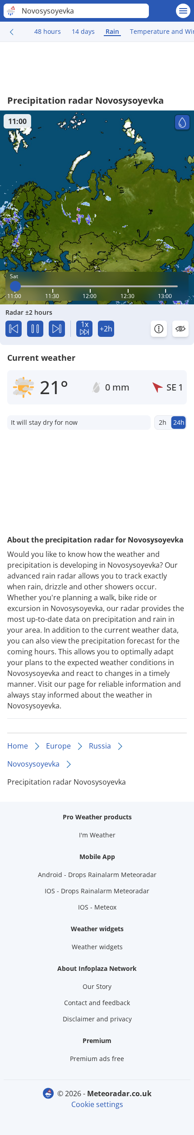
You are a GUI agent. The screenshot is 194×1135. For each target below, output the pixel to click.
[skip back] (13, 329)
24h (179, 422)
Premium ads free (97, 1058)
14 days (83, 31)
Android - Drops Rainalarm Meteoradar (97, 874)
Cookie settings (97, 1104)
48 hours (47, 31)
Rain (112, 31)
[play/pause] (35, 329)
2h (162, 422)
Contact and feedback (97, 1002)
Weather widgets (97, 946)
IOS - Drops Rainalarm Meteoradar (97, 891)
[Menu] (183, 11)
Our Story (97, 986)
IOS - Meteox (97, 907)
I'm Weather (97, 835)
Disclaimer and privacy (97, 1019)
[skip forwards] (57, 329)
